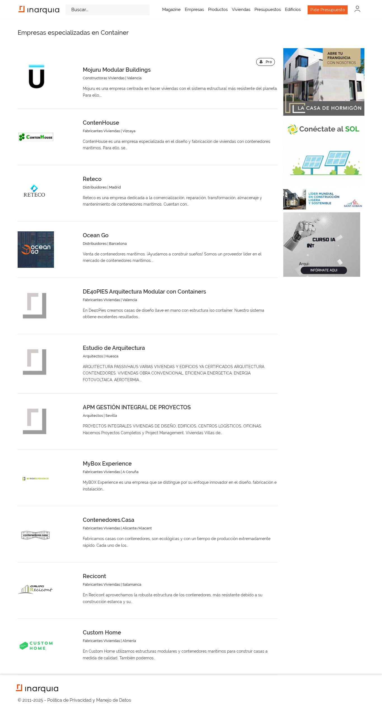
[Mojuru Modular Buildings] (36, 76)
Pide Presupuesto (327, 10)
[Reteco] (36, 193)
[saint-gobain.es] (323, 199)
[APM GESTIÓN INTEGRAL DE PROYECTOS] (36, 421)
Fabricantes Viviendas (101, 131)
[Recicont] (36, 590)
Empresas (194, 9)
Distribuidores (95, 187)
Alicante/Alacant (137, 528)
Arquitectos (93, 356)
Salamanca (131, 584)
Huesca (111, 356)
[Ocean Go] (36, 249)
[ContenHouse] (36, 137)
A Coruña (130, 472)
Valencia (134, 78)
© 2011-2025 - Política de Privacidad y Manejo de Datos (74, 700)
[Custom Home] (36, 647)
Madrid (115, 187)
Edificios (293, 9)
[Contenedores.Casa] (36, 534)
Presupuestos (267, 9)
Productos (218, 9)
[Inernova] (323, 152)
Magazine (171, 9)
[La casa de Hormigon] (323, 82)
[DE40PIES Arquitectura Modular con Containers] (36, 306)
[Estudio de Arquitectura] (36, 362)
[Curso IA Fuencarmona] (321, 244)
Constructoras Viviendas (103, 78)
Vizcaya (128, 131)
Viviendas (241, 9)
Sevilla (111, 415)
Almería (129, 641)
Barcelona (118, 243)
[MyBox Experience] (36, 478)
